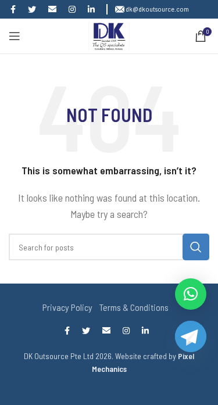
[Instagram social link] (74, 9)
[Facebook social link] (15, 9)
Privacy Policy (67, 307)
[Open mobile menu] (14, 36)
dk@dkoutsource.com (156, 9)
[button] (190, 294)
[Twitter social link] (34, 9)
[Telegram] (189, 349)
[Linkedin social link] (93, 9)
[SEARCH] (196, 247)
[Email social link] (55, 9)
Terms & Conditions (134, 307)
